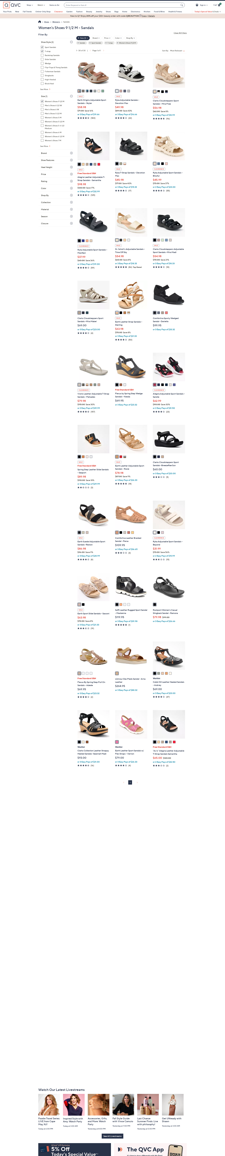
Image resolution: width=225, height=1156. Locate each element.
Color (43, 188)
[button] (197, 5)
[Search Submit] (182, 5)
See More (44, 89)
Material (45, 209)
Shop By (45, 195)
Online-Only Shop (43, 11)
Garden (69, 11)
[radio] (79, 91)
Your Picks (7, 11)
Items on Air (54, 5)
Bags (116, 11)
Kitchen (147, 11)
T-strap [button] (110, 43)
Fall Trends (27, 11)
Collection (46, 202)
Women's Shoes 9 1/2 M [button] (127, 43)
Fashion (79, 11)
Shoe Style (47, 42)
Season (44, 216)
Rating (44, 181)
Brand (44, 153)
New (17, 11)
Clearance (58, 11)
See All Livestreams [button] (112, 1136)
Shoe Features (47, 160)
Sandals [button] (82, 43)
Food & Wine (159, 11)
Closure (44, 223)
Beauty (89, 11)
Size (44, 96)
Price (43, 174)
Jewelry (99, 11)
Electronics (135, 11)
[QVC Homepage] (39, 22)
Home (124, 11)
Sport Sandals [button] (96, 43)
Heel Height (46, 167)
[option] (112, 16)
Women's (56, 22)
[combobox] (121, 5)
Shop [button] (29, 5)
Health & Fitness (175, 11)
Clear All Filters (180, 33)
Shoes (108, 11)
